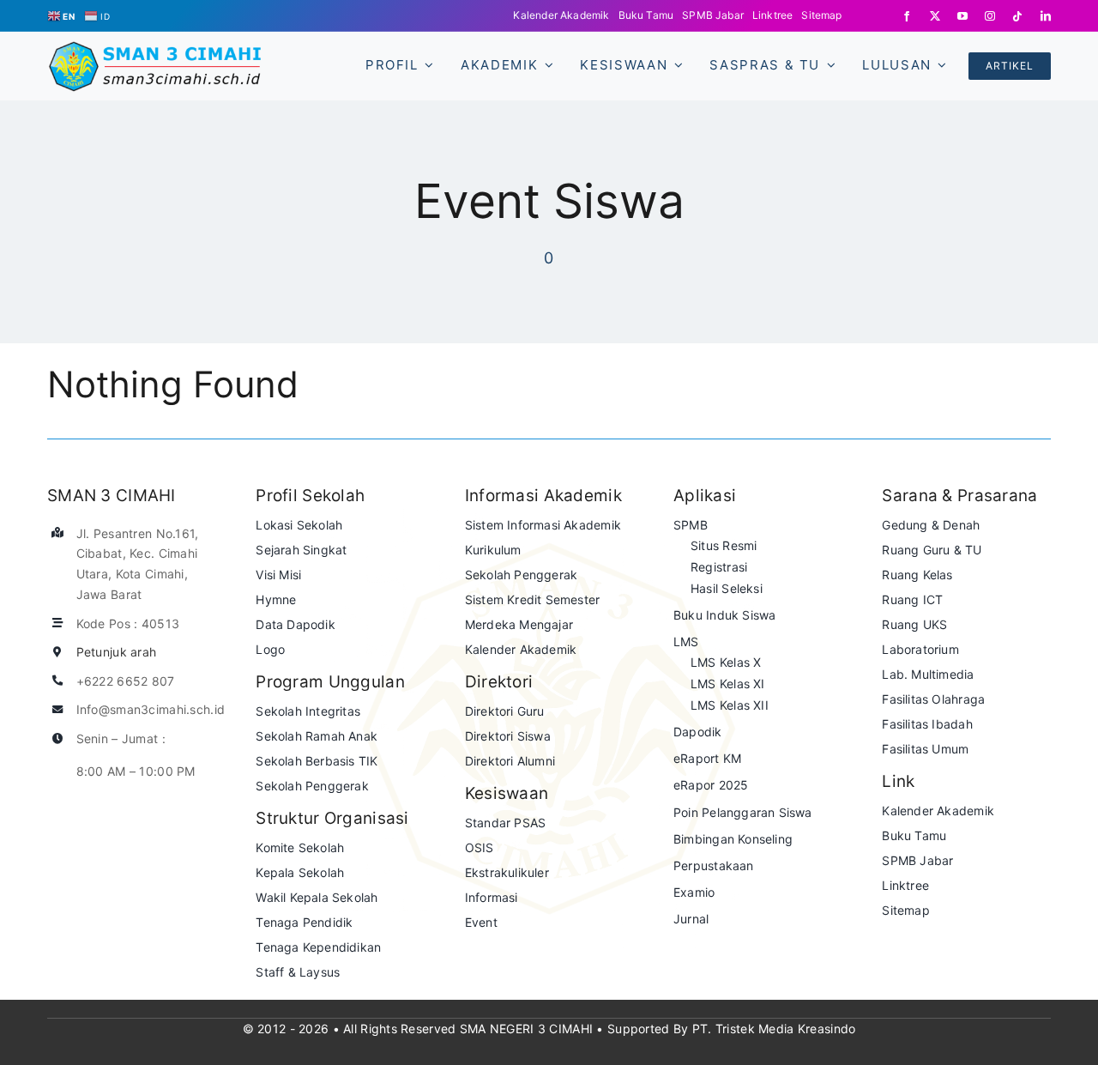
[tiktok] (1017, 16)
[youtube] (962, 16)
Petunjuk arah (116, 651)
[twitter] (935, 16)
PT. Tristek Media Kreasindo (774, 1028)
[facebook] (907, 16)
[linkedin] (1046, 16)
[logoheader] (154, 48)
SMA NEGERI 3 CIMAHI (526, 1028)
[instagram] (990, 16)
